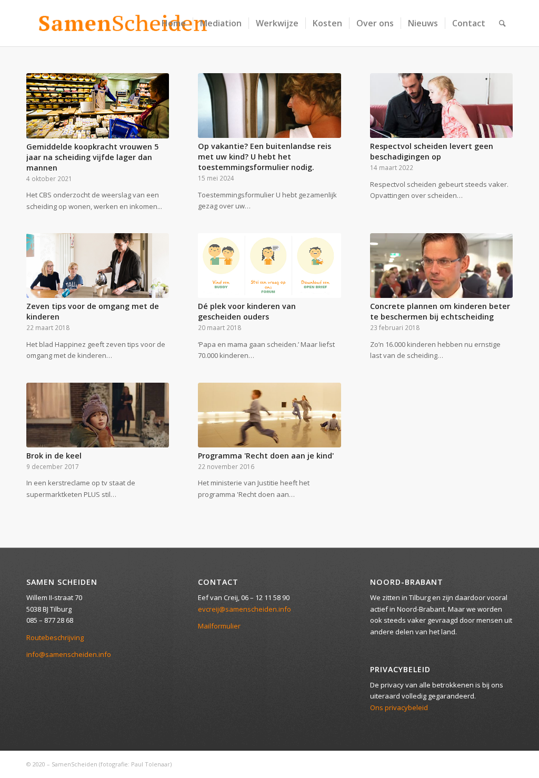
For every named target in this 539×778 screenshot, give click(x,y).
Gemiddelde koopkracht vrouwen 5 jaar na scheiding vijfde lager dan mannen (92, 157)
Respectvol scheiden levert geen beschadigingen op (431, 151)
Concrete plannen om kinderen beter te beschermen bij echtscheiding (440, 311)
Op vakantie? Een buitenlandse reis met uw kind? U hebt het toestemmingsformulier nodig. (264, 156)
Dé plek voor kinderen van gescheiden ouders (247, 311)
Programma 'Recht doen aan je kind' (266, 456)
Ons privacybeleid (399, 707)
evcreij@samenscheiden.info (244, 609)
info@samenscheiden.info (68, 654)
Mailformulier (219, 626)
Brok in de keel (54, 456)
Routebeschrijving (55, 637)
